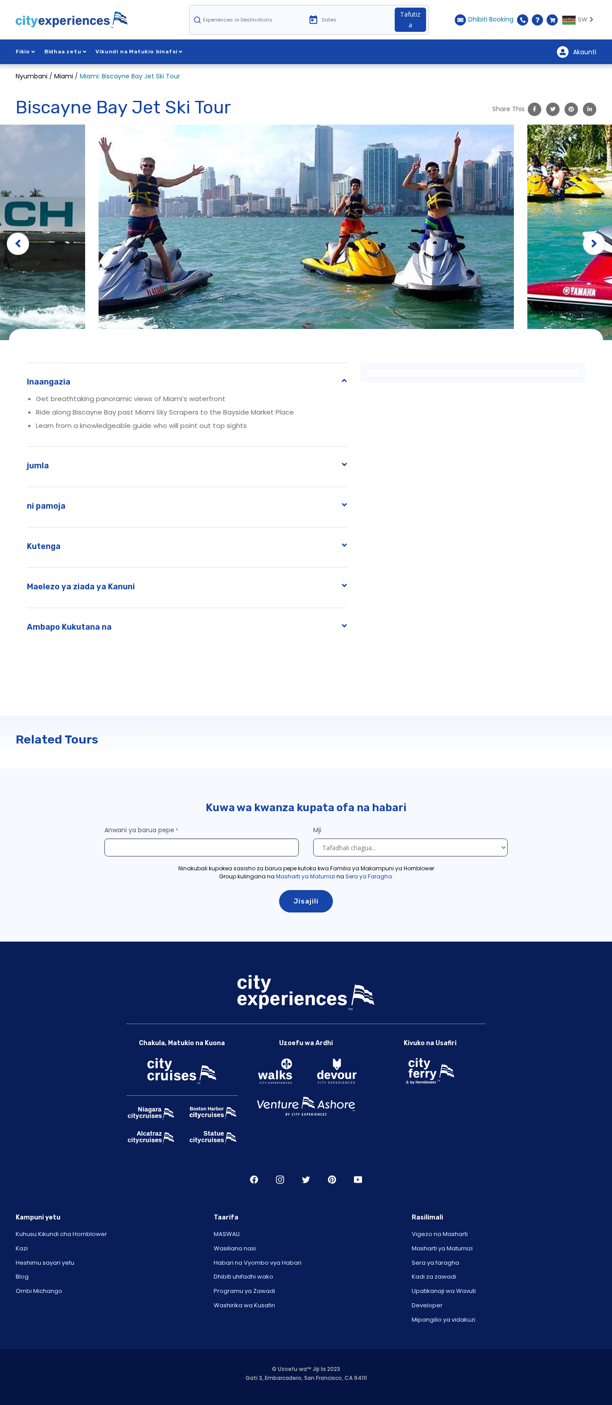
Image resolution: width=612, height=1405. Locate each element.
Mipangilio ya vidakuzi (443, 1319)
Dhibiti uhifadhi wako (243, 1276)
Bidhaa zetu (63, 51)
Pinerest (332, 1180)
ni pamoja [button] (46, 506)
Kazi (22, 1248)
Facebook (254, 1180)
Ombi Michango (39, 1291)
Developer (427, 1305)
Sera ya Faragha (368, 876)
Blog (22, 1276)
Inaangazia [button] (48, 382)
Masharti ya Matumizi (305, 876)
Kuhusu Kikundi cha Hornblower (61, 1234)
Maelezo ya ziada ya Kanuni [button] (81, 587)
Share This (508, 108)
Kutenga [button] (43, 546)
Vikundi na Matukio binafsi (136, 51)
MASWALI (227, 1234)
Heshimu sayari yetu (45, 1262)
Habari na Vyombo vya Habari (258, 1262)
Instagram (280, 1180)
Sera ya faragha (435, 1262)
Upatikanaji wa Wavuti (444, 1291)
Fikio (23, 51)
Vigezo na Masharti (440, 1234)
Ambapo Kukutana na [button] (69, 627)
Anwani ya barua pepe (139, 830)
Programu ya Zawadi (244, 1291)
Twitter (306, 1180)
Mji (318, 830)
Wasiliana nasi (235, 1248)
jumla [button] (38, 466)
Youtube (358, 1180)
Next (594, 244)
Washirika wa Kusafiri (244, 1305)
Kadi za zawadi (434, 1276)
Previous (18, 244)
